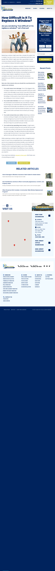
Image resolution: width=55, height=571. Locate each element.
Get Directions (39, 224)
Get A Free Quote (49, 2)
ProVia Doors (24, 278)
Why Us (5, 2)
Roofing (42, 8)
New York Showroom (39, 216)
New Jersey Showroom (39, 250)
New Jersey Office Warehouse (39, 243)
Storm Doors (24, 284)
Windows (27, 8)
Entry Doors (24, 282)
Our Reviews (38, 278)
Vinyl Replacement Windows (10, 288)
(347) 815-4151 (39, 237)
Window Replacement (8, 276)
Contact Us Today (23, 163)
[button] (25, 240)
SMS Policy (13, 309)
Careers (37, 284)
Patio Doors (24, 280)
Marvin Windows (7, 286)
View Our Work (11, 163)
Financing (19, 2)
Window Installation (8, 278)
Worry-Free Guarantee (21, 309)
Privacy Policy (7, 309)
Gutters (47, 276)
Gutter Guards (49, 278)
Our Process (38, 276)
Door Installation (26, 286)
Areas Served (6, 301)
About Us (49, 8)
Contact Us (11, 2)
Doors (35, 8)
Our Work (37, 282)
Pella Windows (7, 284)
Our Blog (37, 286)
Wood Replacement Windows (10, 292)
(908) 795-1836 (37, 266)
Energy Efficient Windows (9, 290)
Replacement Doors (26, 276)
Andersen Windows (8, 282)
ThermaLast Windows (8, 280)
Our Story (37, 280)
